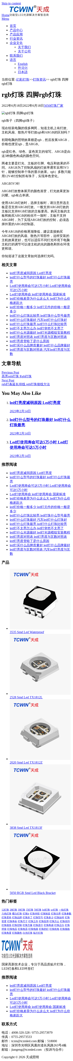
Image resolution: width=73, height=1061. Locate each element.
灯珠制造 (45, 913)
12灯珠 (5, 909)
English (23, 64)
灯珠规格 (65, 929)
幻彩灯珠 (22, 79)
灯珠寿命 (12, 921)
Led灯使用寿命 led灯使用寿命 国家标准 (38, 294)
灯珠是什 (38, 925)
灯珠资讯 (39, 79)
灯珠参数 (66, 913)
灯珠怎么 (54, 921)
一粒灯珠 (64, 909)
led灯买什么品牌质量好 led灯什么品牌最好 (40, 345)
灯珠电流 (23, 929)
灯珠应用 (44, 921)
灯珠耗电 (54, 929)
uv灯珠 (54, 909)
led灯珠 (46, 909)
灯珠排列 (65, 921)
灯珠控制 (17, 925)
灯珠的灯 (44, 929)
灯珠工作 (33, 921)
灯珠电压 (12, 929)
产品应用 (16, 34)
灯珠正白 (59, 925)
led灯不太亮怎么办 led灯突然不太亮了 (37, 328)
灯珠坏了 (27, 917)
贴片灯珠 (38, 932)
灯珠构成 (49, 925)
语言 (13, 60)
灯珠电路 (33, 929)
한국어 (23, 67)
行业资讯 (16, 38)
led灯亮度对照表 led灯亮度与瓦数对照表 (38, 337)
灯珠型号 (38, 917)
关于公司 (24, 51)
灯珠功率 (56, 913)
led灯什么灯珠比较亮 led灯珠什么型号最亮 (40, 315)
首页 (13, 26)
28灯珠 (13, 909)
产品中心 (16, 30)
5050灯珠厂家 (53, 105)
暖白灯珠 (17, 913)
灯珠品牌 (17, 917)
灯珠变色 (6, 917)
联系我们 (16, 55)
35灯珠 (29, 909)
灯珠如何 (59, 917)
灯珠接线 (6, 925)
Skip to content (11, 3)
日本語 (23, 72)
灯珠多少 (49, 917)
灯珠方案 (27, 925)
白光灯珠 (27, 932)
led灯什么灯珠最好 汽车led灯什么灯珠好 (38, 320)
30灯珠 (21, 909)
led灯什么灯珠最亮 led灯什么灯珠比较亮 (38, 324)
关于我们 (24, 47)
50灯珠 (37, 909)
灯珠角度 (6, 932)
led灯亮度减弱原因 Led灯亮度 (31, 273)
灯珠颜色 (17, 932)
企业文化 (16, 43)
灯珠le (26, 913)
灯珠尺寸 (23, 921)
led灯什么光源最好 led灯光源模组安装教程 (40, 332)
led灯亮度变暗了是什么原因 (29, 341)
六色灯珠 (6, 913)
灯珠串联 (35, 913)
